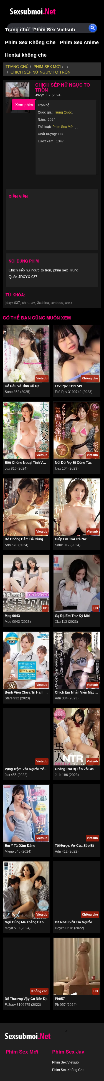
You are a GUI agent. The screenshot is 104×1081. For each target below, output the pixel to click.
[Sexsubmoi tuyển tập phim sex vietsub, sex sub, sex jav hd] (43, 10)
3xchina (43, 303)
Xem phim (24, 104)
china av (28, 303)
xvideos (57, 303)
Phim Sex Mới (62, 127)
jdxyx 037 (13, 303)
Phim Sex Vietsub (54, 29)
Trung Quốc (63, 112)
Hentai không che (26, 55)
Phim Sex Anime (79, 42)
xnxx (68, 303)
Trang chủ (17, 29)
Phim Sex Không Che (30, 42)
